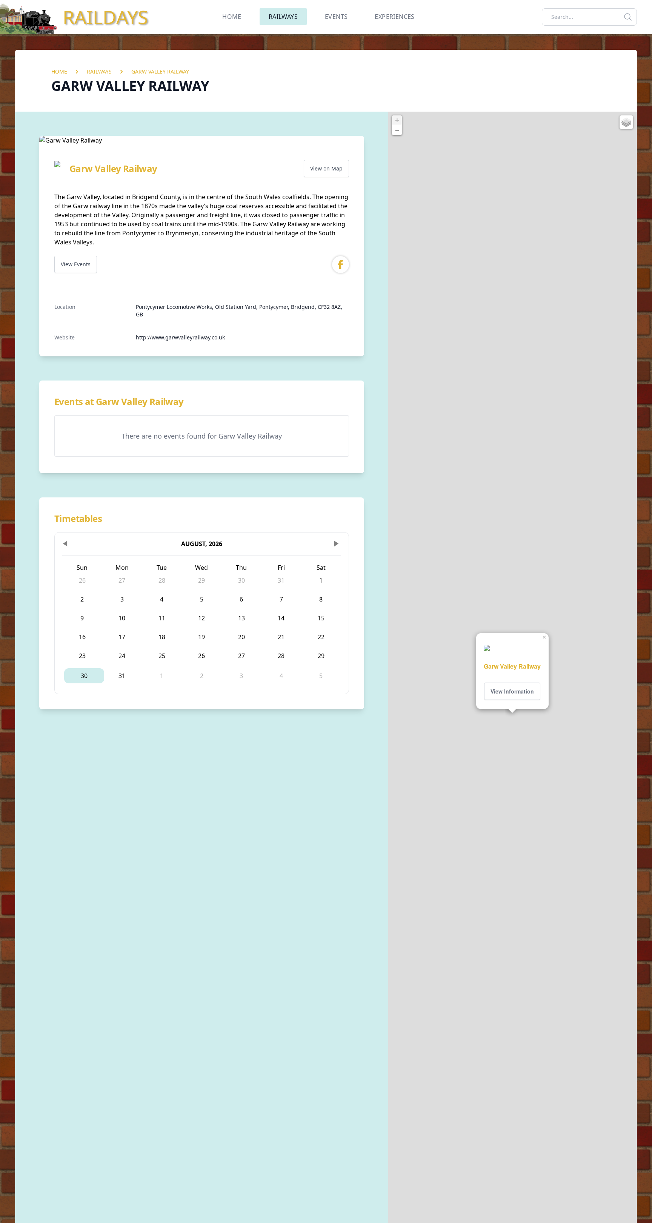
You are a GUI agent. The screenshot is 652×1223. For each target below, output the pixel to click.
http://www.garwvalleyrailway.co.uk (180, 337)
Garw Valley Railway (160, 71)
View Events (76, 264)
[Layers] (626, 122)
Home (59, 71)
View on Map (326, 168)
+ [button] (397, 120)
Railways (99, 71)
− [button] (397, 130)
